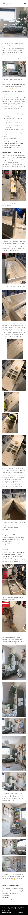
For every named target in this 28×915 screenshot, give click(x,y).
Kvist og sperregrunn (9, 143)
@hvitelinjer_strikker (16, 899)
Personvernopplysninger (6, 912)
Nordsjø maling (19, 143)
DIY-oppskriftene (16, 84)
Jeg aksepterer (21, 912)
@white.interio (5, 899)
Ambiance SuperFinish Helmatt (11, 556)
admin (23, 24)
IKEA (18, 140)
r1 (9, 899)
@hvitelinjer (22, 876)
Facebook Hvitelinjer (18, 891)
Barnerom (15, 24)
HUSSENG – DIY (12, 81)
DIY (18, 24)
